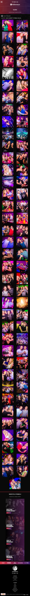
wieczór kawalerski (15, 577)
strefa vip (15, 586)
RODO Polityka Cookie (15, 589)
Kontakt (15, 591)
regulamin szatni (15, 590)
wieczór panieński (15, 578)
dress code (15, 587)
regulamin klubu (15, 588)
